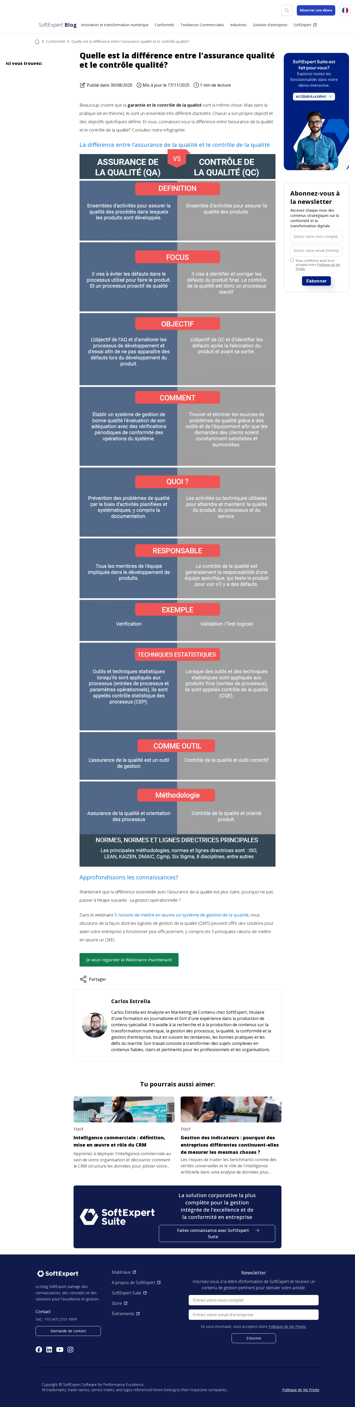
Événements (123, 1313)
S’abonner (316, 281)
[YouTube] (59, 1349)
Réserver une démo (316, 10)
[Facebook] (39, 1349)
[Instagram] (70, 1349)
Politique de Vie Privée (300, 1389)
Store (117, 1303)
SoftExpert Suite (126, 1293)
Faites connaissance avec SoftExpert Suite (213, 1233)
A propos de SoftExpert (133, 1282)
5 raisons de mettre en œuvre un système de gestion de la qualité (181, 915)
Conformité (55, 41)
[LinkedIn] (49, 1349)
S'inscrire (253, 1338)
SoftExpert (302, 24)
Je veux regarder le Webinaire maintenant (129, 960)
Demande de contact (68, 1330)
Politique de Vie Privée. (318, 267)
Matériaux (121, 1272)
